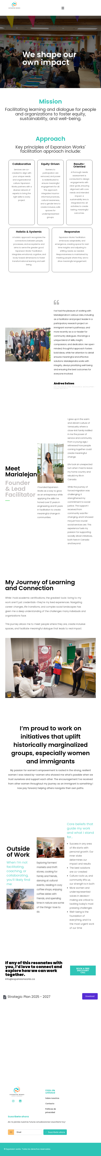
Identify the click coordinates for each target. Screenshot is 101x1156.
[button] (83, 970)
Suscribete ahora (56, 1132)
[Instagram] (13, 1101)
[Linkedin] (20, 1101)
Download (89, 996)
